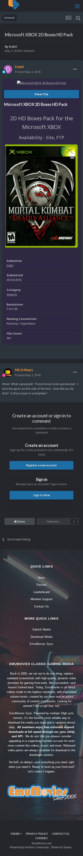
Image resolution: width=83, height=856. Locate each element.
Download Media (41, 636)
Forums (42, 584)
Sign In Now (41, 495)
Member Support (42, 599)
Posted (28, 72)
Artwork (29, 51)
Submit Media (41, 629)
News (41, 577)
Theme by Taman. (61, 847)
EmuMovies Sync (41, 644)
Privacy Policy (37, 833)
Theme (15, 833)
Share (20, 521)
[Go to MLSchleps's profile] (8, 372)
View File (41, 94)
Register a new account (41, 465)
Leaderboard (41, 592)
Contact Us (41, 606)
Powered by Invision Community (29, 847)
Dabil (13, 47)
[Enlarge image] (41, 196)
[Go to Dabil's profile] (8, 69)
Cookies (41, 838)
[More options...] (75, 69)
